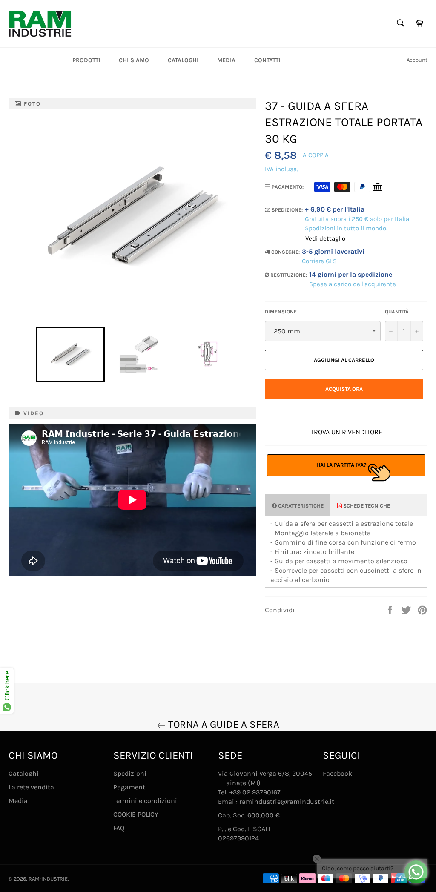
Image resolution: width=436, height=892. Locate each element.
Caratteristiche (300, 505)
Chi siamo (134, 60)
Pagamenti (130, 787)
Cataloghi (183, 60)
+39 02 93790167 (255, 792)
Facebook (337, 773)
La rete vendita (31, 787)
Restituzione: (288, 275)
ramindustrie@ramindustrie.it (286, 801)
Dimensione (281, 312)
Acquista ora (344, 389)
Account (417, 60)
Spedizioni (129, 773)
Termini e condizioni (145, 801)
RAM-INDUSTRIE (48, 878)
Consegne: (285, 252)
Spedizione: (286, 210)
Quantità (397, 312)
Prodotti (86, 60)
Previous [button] (32, 354)
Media (226, 60)
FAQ (118, 828)
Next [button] (246, 354)
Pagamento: (287, 187)
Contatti (267, 60)
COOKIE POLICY (135, 814)
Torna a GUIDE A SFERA (222, 724)
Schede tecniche (366, 505)
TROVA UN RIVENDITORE (346, 432)
